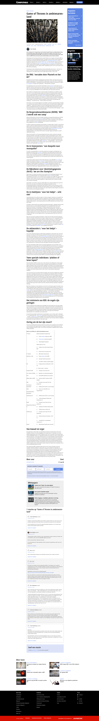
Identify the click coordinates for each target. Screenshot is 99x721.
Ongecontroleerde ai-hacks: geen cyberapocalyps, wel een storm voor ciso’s (74, 17)
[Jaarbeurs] (77, 718)
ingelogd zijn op (35, 650)
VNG (53, 45)
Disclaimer (28, 718)
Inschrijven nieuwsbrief (61, 701)
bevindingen (38, 225)
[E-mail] (59, 462)
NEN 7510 (18, 713)
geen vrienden (45, 163)
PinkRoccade (48, 45)
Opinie (45, 44)
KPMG (35, 45)
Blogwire (38, 707)
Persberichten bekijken (41, 705)
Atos (53, 44)
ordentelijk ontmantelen (52, 60)
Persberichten (39, 703)
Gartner (28, 45)
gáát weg (34, 316)
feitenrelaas (44, 61)
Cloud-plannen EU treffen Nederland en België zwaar (73, 29)
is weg (40, 315)
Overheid (31, 10)
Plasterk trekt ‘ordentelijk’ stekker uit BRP (36, 672)
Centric (59, 44)
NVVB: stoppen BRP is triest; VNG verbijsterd (69, 664)
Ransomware (18, 711)
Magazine (18, 701)
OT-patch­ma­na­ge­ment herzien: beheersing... (75, 68)
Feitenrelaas (41, 339)
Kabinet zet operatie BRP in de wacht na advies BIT (37, 681)
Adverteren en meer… (41, 694)
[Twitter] (63, 462)
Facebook (81, 694)
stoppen (43, 336)
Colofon (58, 694)
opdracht (57, 250)
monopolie (40, 152)
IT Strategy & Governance (65, 662)
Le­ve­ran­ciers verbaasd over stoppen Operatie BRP (36, 664)
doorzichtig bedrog (45, 236)
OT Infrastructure (72, 64)
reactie (41, 118)
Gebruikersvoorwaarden (37, 718)
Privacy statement (47, 718)
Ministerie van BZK (41, 45)
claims (38, 143)
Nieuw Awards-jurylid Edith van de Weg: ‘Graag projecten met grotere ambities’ (74, 35)
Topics (17, 707)
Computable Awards (20, 698)
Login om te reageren (32, 527)
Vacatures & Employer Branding (43, 701)
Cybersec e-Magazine (20, 705)
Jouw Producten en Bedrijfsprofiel (43, 696)
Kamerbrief (51, 85)
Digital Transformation (32, 662)
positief (43, 95)
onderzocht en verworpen (57, 128)
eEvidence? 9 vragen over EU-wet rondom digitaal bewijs (73, 24)
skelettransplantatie (39, 249)
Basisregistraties (30, 462)
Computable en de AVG (61, 696)
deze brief (43, 224)
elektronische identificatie (48, 294)
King (32, 45)
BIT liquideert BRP (64, 672)
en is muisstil (41, 161)
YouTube (80, 701)
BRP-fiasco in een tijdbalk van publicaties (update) (69, 681)
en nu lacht (58, 159)
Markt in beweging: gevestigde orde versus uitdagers (73, 42)
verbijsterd (30, 83)
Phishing (18, 709)
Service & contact (60, 698)
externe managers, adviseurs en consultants (46, 63)
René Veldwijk (33, 49)
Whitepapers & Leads (41, 698)
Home (28, 10)
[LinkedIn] (61, 462)
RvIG (50, 175)
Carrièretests (18, 694)
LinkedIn (44, 140)
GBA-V (36, 122)
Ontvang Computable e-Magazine (22, 703)
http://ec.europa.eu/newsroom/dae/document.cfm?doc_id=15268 (41, 572)
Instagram (81, 703)
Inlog (58, 703)
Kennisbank (18, 696)
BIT (56, 44)
